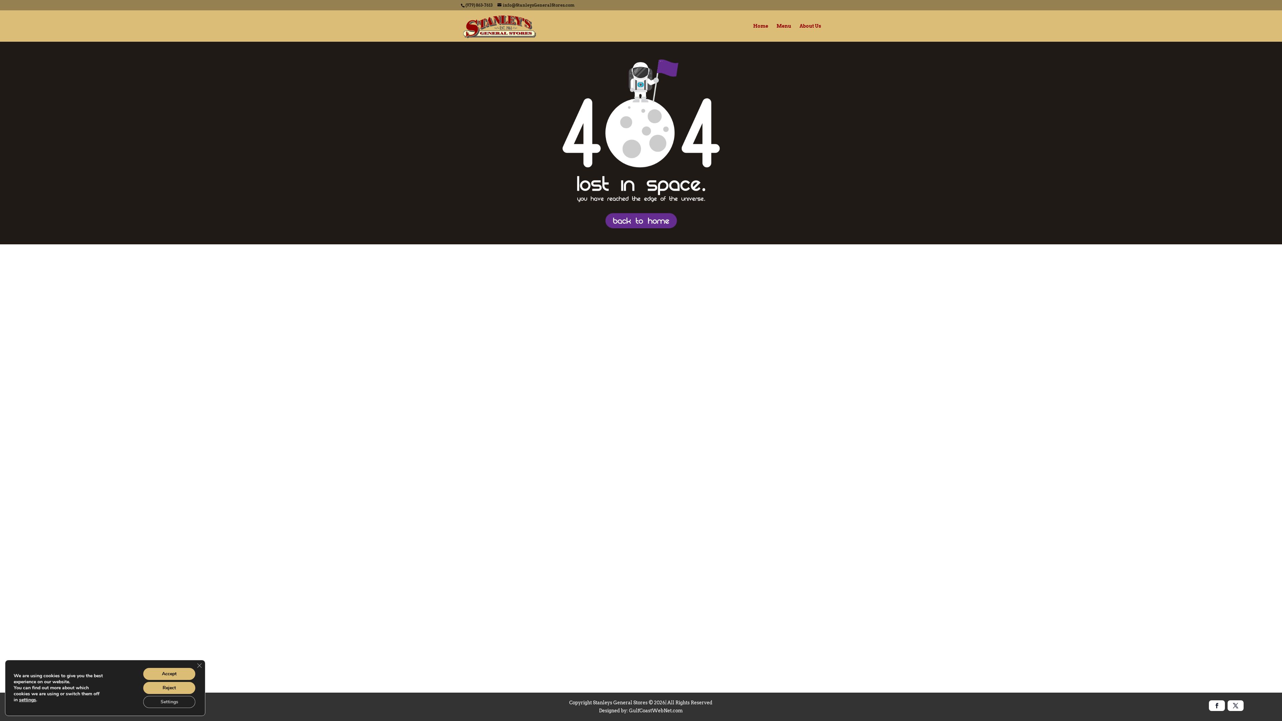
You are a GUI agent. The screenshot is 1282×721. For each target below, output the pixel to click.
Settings (169, 702)
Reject (169, 688)
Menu (784, 26)
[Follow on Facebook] (1217, 705)
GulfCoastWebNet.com (656, 710)
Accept (169, 674)
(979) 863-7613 (478, 5)
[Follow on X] (1236, 705)
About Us (810, 26)
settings (27, 700)
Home (760, 26)
